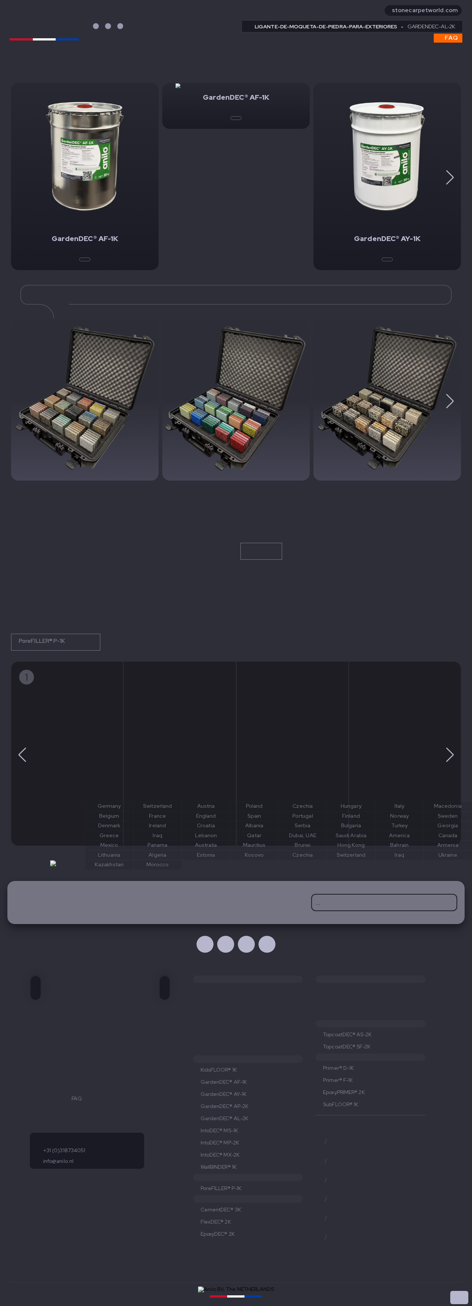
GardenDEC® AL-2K (225, 1118)
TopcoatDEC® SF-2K (346, 1046)
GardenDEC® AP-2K (225, 1106)
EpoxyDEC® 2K (218, 1234)
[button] (450, 177)
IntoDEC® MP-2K (220, 1142)
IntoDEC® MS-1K (219, 1130)
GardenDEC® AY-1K (224, 1094)
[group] (67, 754)
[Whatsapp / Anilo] (246, 944)
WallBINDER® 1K (218, 1167)
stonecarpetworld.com (425, 10)
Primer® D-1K (338, 1068)
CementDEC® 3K (221, 1209)
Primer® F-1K (338, 1080)
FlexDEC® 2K (216, 1221)
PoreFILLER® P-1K (42, 641)
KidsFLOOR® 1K (219, 1069)
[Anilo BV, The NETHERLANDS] (44, 25)
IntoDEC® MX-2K (220, 1154)
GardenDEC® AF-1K (224, 1082)
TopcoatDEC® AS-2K (347, 1034)
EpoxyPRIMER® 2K (344, 1092)
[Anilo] (85, 400)
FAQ (450, 38)
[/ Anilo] (266, 944)
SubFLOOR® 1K (340, 1104)
